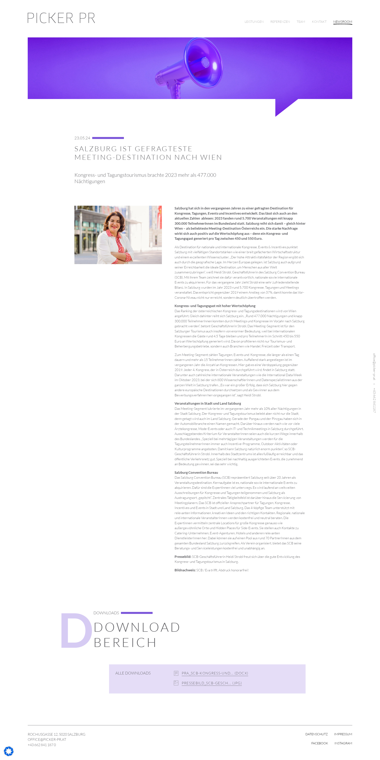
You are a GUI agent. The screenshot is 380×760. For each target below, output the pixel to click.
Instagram (343, 743)
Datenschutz (316, 734)
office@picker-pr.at (374, 366)
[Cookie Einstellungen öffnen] (8, 755)
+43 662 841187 (374, 400)
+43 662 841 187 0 (42, 745)
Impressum (343, 734)
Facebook (319, 743)
